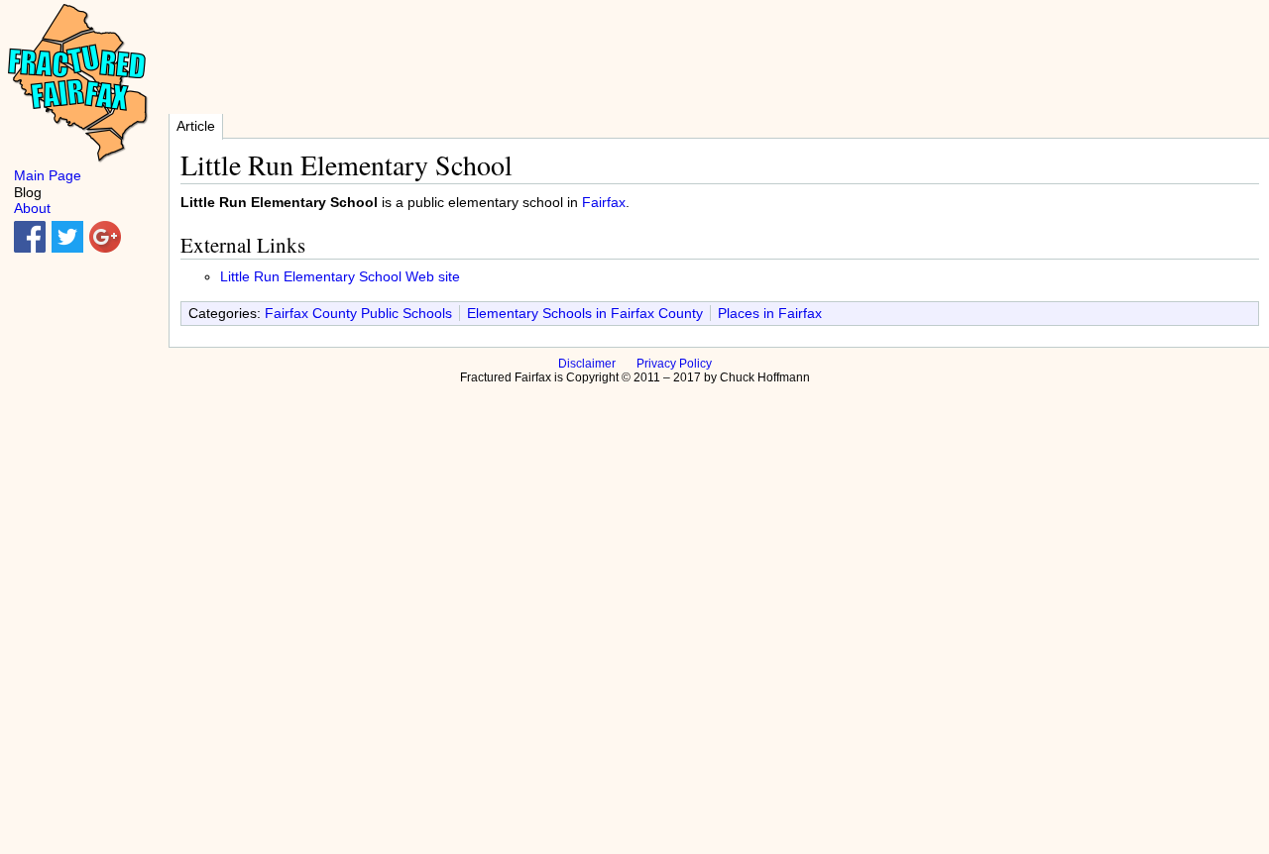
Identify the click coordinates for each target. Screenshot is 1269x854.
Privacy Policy (674, 364)
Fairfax (604, 202)
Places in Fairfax (770, 313)
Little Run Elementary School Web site (340, 276)
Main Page (47, 175)
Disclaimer (587, 364)
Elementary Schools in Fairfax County (585, 313)
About (32, 208)
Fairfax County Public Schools (358, 313)
